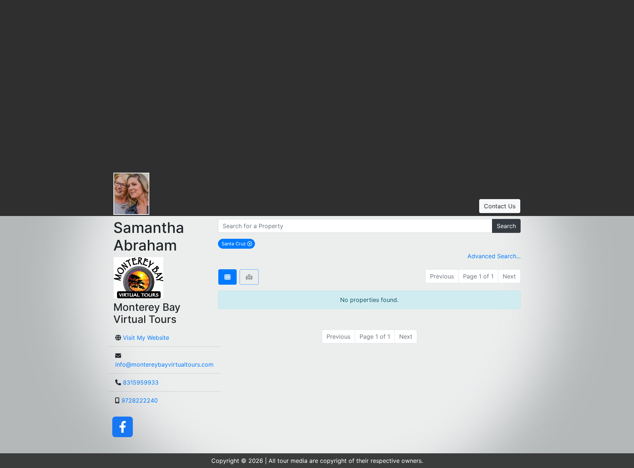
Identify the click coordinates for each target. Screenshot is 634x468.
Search (506, 226)
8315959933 (140, 382)
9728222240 (139, 400)
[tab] (227, 277)
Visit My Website (146, 337)
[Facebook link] (122, 426)
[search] (355, 226)
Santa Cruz (238, 243)
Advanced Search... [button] (494, 256)
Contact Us (499, 206)
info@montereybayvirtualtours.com (164, 364)
